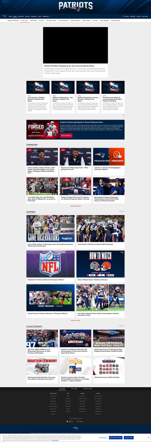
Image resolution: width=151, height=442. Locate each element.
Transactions (68, 406)
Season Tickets (82, 401)
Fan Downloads (98, 403)
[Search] (123, 16)
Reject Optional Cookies (116, 437)
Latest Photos (53, 403)
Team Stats (68, 403)
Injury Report (68, 401)
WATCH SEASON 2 (66, 135)
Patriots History (53, 408)
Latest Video (53, 398)
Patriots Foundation (53, 406)
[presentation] (124, 115)
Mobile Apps (98, 406)
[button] (70, 45)
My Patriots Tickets (82, 398)
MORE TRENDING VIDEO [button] (75, 206)
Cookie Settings (103, 437)
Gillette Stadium (82, 408)
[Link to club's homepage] (4, 16)
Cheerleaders (53, 411)
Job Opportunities (98, 411)
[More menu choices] (51, 16)
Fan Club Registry (98, 398)
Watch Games (82, 411)
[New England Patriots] (75, 428)
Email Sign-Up (98, 401)
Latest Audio (53, 401)
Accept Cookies (129, 437)
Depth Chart (67, 398)
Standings (68, 411)
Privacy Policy (55, 440)
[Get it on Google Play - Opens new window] (80, 422)
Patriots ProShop (98, 396)
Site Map (53, 414)
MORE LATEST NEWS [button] (75, 320)
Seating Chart (82, 406)
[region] (75, 438)
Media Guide (98, 408)
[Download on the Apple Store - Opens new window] (70, 421)
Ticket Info (82, 396)
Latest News (53, 396)
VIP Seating (82, 403)
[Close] (148, 437)
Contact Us (98, 414)
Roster (68, 396)
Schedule (68, 408)
